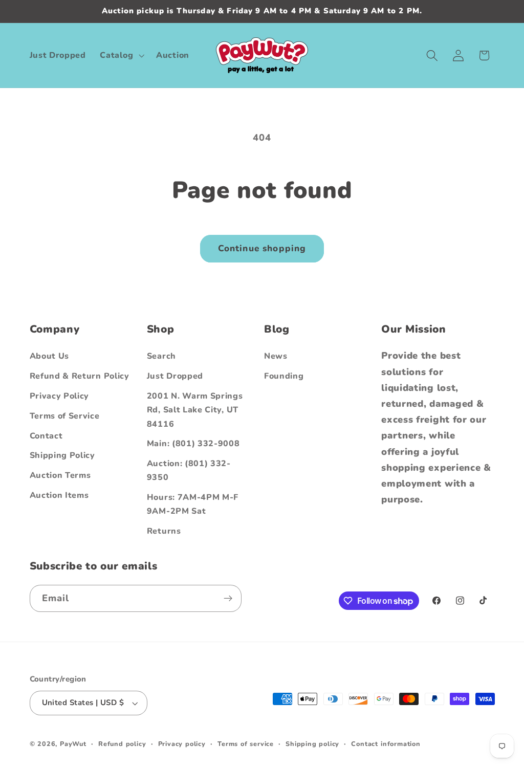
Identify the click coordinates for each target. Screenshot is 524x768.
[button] (121, 55)
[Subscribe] (228, 598)
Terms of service (245, 743)
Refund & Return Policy (79, 376)
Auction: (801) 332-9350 (189, 470)
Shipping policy (312, 743)
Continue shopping (262, 248)
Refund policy (122, 743)
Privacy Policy (60, 396)
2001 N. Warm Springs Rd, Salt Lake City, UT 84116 (195, 410)
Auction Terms (60, 475)
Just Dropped (175, 376)
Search (161, 356)
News (276, 356)
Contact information (385, 743)
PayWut (73, 743)
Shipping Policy (62, 455)
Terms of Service (65, 416)
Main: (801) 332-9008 (193, 443)
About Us (50, 356)
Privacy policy (182, 743)
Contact (46, 436)
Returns (164, 531)
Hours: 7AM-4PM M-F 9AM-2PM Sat (192, 504)
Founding (284, 376)
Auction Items (59, 495)
